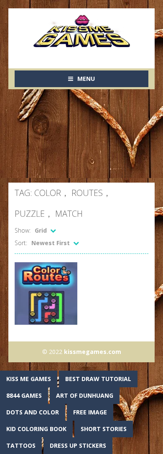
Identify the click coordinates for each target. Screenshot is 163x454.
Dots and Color (32, 412)
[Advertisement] (81, 135)
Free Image (90, 412)
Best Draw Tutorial (98, 379)
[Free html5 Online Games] (81, 30)
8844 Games (24, 395)
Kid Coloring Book (36, 429)
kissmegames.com (92, 352)
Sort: (21, 243)
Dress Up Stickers (78, 445)
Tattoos (21, 445)
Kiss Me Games (28, 379)
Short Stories (104, 429)
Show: (23, 230)
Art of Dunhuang (84, 395)
